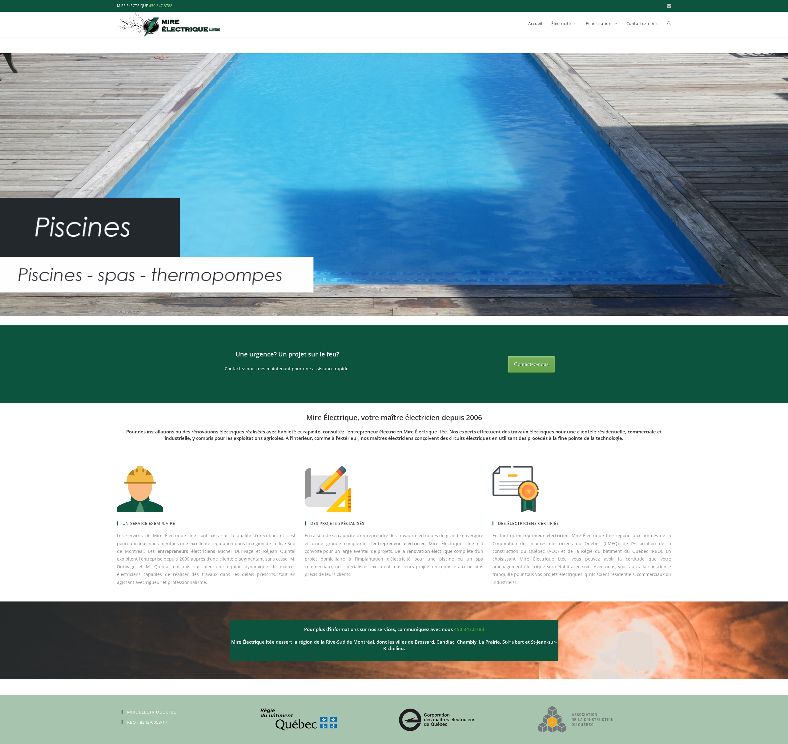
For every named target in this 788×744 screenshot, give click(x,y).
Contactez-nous (531, 364)
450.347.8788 (160, 5)
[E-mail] (668, 6)
